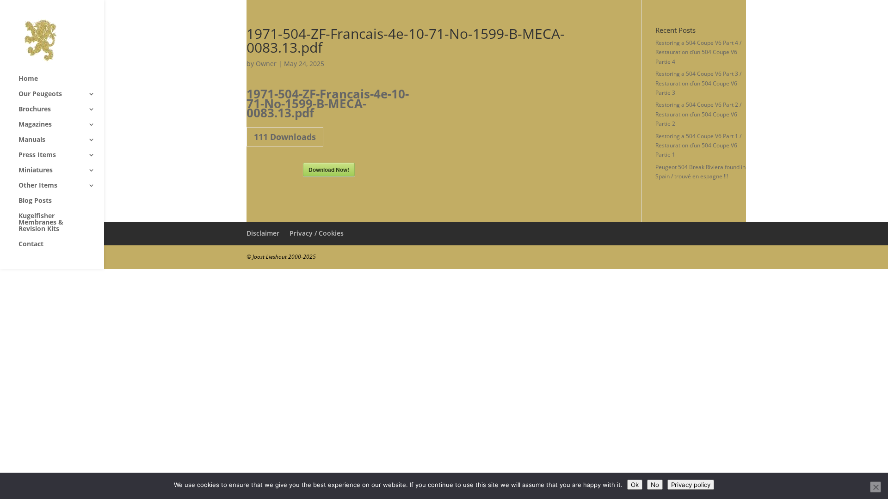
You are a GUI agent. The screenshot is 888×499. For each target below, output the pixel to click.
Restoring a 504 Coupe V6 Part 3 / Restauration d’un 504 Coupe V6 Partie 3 (698, 83)
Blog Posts (35, 201)
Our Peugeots (40, 94)
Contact (30, 244)
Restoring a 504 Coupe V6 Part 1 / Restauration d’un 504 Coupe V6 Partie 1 (698, 145)
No (655, 484)
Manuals (31, 140)
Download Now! (328, 169)
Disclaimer (263, 233)
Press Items (37, 155)
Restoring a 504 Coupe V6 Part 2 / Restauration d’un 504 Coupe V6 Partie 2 (698, 114)
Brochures (34, 109)
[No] (875, 487)
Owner (266, 63)
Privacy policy (690, 484)
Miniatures (35, 170)
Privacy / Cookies (317, 233)
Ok (635, 484)
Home (28, 79)
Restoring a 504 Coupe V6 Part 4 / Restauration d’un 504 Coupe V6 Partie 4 (698, 52)
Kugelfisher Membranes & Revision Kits (40, 223)
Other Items (37, 185)
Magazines (35, 124)
